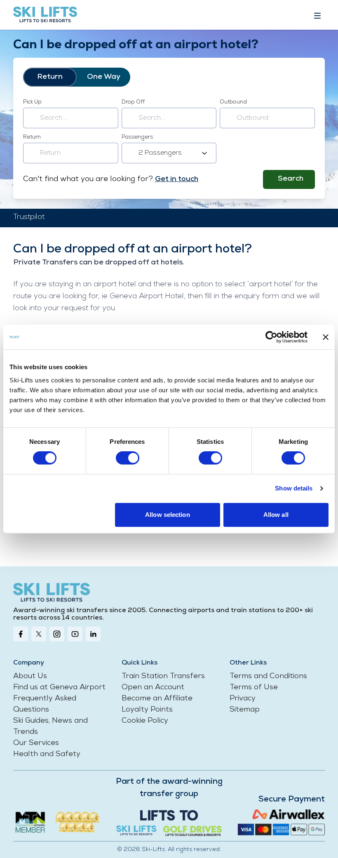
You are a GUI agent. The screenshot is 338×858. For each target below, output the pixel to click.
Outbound (233, 102)
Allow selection (167, 514)
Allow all (276, 514)
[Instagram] (56, 634)
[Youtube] (75, 634)
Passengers (137, 137)
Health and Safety (46, 754)
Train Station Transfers (163, 676)
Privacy (243, 698)
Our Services (36, 743)
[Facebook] (20, 634)
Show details (293, 488)
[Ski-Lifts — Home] (45, 15)
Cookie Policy (145, 721)
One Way (103, 77)
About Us (30, 676)
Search (290, 179)
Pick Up (32, 102)
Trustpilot (29, 217)
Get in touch (176, 179)
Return (50, 77)
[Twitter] (38, 634)
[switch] (127, 457)
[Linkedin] (93, 634)
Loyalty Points (147, 710)
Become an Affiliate (157, 698)
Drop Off (133, 102)
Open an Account (153, 687)
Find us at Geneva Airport (59, 687)
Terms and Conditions (268, 676)
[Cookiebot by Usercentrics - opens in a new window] (271, 337)
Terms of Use (254, 687)
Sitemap (245, 710)
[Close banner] (326, 337)
